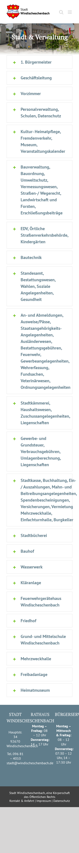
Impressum (43, 801)
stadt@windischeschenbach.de (30, 763)
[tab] (39, 62)
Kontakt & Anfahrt (21, 801)
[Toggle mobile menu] (70, 12)
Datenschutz (61, 801)
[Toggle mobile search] (61, 12)
